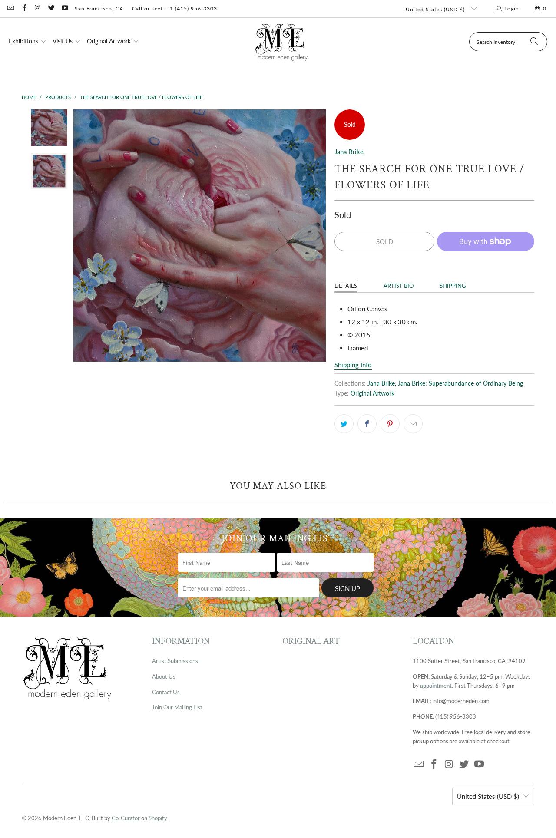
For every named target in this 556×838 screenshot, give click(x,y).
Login (511, 8)
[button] (28, 42)
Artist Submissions (175, 660)
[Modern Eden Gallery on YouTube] (64, 8)
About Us (163, 676)
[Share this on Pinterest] (390, 423)
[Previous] (80, 235)
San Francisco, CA (99, 8)
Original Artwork (372, 393)
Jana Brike (349, 151)
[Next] (319, 235)
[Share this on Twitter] (344, 423)
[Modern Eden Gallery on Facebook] (23, 8)
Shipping (453, 285)
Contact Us (166, 692)
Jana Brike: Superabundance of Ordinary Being (460, 383)
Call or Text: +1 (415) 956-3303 (174, 8)
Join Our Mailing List (177, 707)
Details (345, 285)
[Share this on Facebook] (367, 423)
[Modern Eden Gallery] (281, 42)
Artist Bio (399, 285)
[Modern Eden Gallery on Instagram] (37, 8)
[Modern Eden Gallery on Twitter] (51, 8)
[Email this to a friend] (413, 423)
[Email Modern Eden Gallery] (10, 8)
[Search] (534, 41)
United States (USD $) (436, 9)
